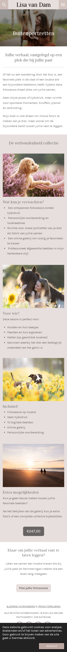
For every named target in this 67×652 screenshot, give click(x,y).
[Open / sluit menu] (63, 4)
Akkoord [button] (51, 646)
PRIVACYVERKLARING (49, 606)
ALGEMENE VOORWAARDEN (21, 606)
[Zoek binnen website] (4, 4)
